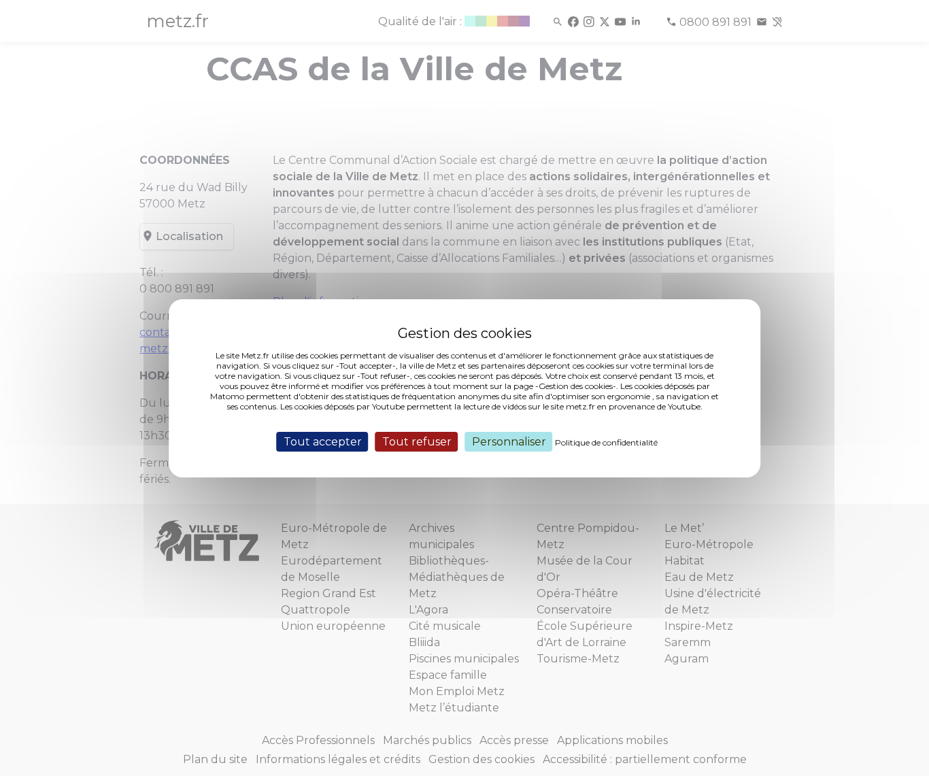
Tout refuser (417, 441)
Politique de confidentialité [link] (606, 442)
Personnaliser (509, 441)
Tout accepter (323, 441)
